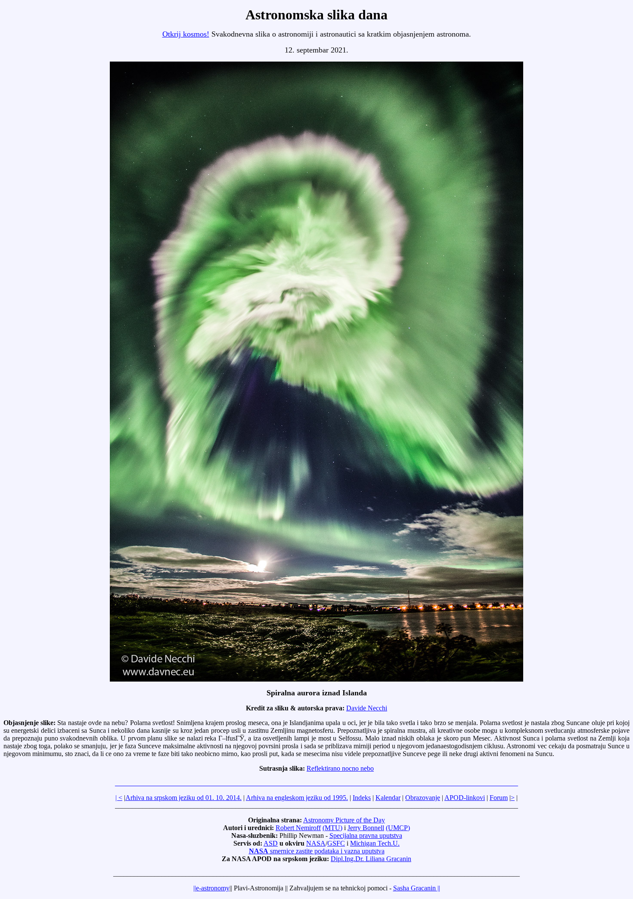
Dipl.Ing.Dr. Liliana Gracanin (371, 858)
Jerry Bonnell (366, 827)
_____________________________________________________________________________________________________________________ (316, 783)
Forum (499, 797)
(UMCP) (398, 827)
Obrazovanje (422, 797)
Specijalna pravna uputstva (365, 835)
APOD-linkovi (464, 797)
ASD (271, 843)
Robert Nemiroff (298, 827)
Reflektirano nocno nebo (340, 768)
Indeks (362, 797)
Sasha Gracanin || (416, 888)
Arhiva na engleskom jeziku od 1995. (297, 797)
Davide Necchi (366, 708)
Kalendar (387, 797)
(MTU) (332, 827)
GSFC (336, 843)
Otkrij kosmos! (185, 34)
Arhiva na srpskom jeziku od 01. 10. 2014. (183, 797)
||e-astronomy (211, 888)
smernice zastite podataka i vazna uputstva (317, 851)
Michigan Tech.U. (375, 843)
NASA (316, 843)
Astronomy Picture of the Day (344, 820)
